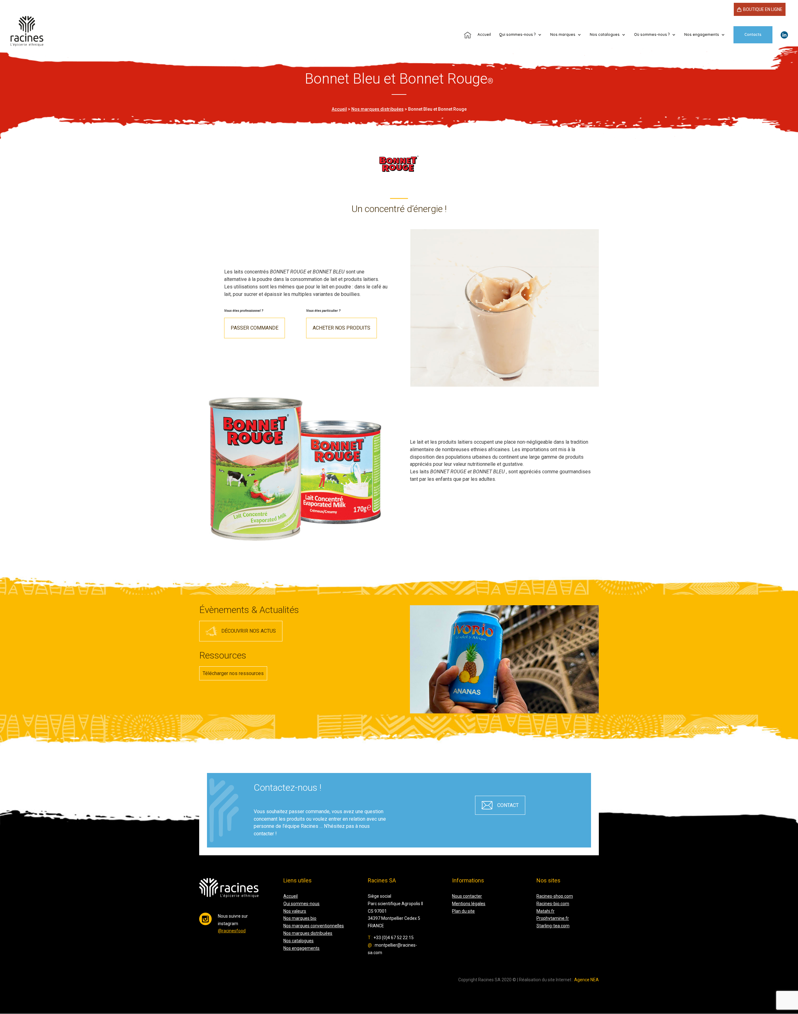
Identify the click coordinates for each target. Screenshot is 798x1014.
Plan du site (463, 911)
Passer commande (254, 328)
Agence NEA (586, 979)
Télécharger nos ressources (233, 673)
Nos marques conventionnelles (313, 925)
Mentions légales (468, 903)
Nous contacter (467, 896)
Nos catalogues (605, 34)
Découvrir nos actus (248, 631)
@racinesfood (232, 930)
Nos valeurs (294, 911)
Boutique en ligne (762, 9)
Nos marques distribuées (377, 109)
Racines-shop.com (554, 896)
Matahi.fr (545, 911)
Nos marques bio (299, 918)
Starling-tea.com (553, 925)
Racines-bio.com (552, 903)
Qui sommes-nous (301, 903)
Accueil (339, 109)
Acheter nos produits (341, 328)
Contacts (753, 34)
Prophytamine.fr (552, 918)
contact (508, 805)
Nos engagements (301, 948)
